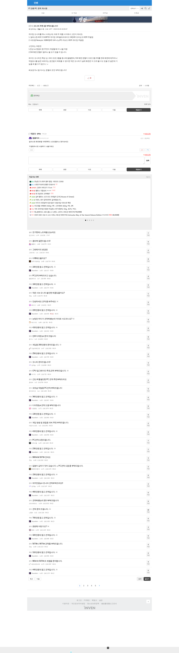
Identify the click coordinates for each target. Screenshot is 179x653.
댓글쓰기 (139, 110)
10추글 (105, 13)
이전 (89, 110)
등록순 (39, 134)
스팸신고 (46, 85)
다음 (114, 110)
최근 (31, 579)
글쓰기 (149, 8)
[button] (85, 220)
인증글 (136, 13)
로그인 (79, 600)
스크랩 (147, 85)
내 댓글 (74, 13)
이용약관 (65, 604)
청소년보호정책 (93, 604)
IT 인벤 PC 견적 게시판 (37, 8)
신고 (38, 85)
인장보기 (35, 104)
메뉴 (29, 104)
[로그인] (144, 2)
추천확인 (31, 85)
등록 (147, 160)
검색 (139, 579)
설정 (101, 600)
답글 (31, 150)
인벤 (36, 3)
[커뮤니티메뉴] (29, 2)
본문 (64, 110)
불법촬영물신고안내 (109, 604)
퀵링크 (94, 600)
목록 (40, 110)
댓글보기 (139, 169)
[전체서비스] (149, 2)
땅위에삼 (33, 29)
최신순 (44, 134)
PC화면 (87, 600)
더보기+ (148, 177)
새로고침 (148, 134)
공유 (140, 85)
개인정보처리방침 (78, 604)
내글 (42, 13)
